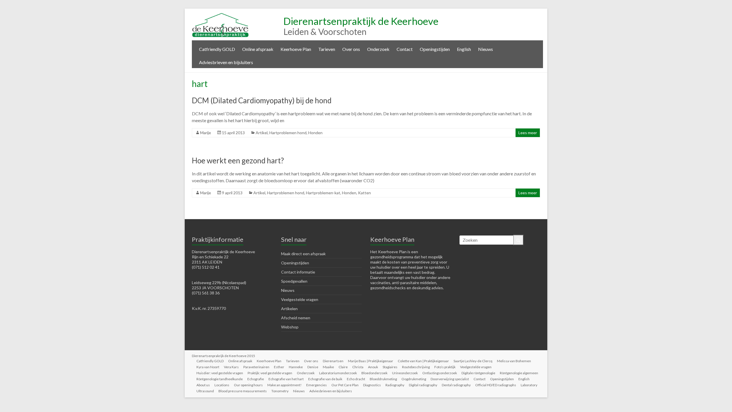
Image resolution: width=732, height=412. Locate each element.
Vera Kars (231, 367)
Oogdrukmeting (413, 379)
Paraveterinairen (256, 367)
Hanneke (296, 367)
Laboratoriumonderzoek (338, 373)
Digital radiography (423, 385)
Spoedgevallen (294, 281)
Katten (364, 192)
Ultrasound (205, 391)
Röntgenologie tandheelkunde (219, 379)
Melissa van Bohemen (514, 361)
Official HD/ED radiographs (495, 385)
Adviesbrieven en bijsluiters (226, 62)
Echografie (255, 379)
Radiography (394, 385)
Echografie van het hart (286, 379)
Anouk (373, 367)
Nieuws (485, 49)
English (464, 49)
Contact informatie (298, 272)
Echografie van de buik (325, 379)
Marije (205, 132)
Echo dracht (356, 379)
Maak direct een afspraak (303, 253)
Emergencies (316, 385)
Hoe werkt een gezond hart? (238, 160)
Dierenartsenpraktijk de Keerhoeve (360, 21)
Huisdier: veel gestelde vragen (219, 373)
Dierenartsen (333, 361)
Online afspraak (257, 49)
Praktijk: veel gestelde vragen (270, 373)
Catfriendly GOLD (217, 49)
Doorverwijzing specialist (450, 379)
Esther (279, 367)
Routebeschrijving (416, 367)
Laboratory (529, 385)
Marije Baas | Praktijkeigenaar (370, 361)
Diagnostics (372, 385)
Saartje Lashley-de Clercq (472, 361)
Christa (357, 367)
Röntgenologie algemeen (519, 373)
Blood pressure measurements (242, 391)
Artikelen (289, 308)
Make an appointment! (284, 385)
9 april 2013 (232, 192)
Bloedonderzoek (374, 373)
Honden (315, 132)
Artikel (262, 132)
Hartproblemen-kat (323, 192)
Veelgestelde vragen (299, 299)
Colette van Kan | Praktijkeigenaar (423, 361)
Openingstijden (435, 49)
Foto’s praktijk (444, 367)
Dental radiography (456, 385)
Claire (343, 367)
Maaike (328, 367)
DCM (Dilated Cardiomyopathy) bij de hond (261, 100)
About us (203, 385)
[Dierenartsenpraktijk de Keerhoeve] (220, 15)
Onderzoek (378, 49)
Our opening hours (248, 385)
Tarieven (326, 49)
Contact (405, 49)
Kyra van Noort (207, 367)
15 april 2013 (233, 132)
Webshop (290, 326)
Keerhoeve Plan (296, 49)
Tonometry (280, 391)
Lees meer (527, 132)
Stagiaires (390, 367)
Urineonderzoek (405, 373)
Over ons (351, 49)
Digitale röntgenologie (478, 373)
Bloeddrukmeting (383, 379)
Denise (312, 367)
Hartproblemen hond (288, 132)
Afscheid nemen (295, 317)
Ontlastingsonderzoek (439, 373)
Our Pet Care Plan (345, 385)
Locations (221, 385)
